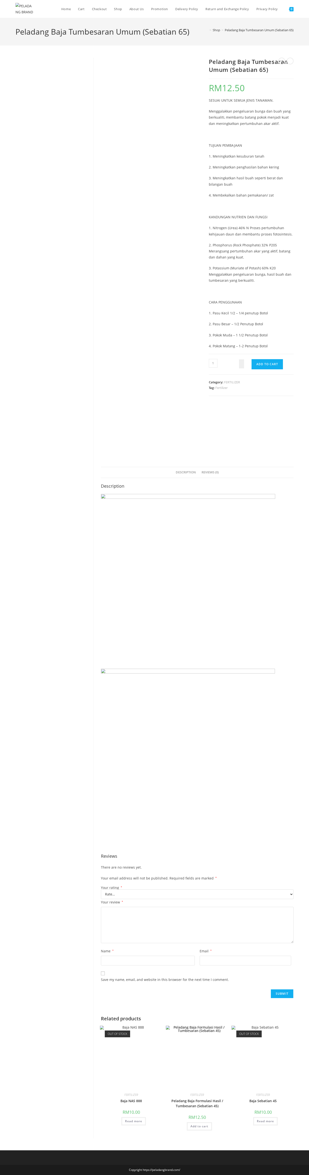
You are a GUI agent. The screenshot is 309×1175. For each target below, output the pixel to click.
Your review (112, 902)
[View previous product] (281, 61)
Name (107, 951)
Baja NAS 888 (131, 1101)
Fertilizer (221, 388)
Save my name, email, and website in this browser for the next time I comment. (165, 979)
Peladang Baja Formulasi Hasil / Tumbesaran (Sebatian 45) (197, 1103)
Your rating (111, 887)
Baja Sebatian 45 (263, 1101)
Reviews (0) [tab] (210, 472)
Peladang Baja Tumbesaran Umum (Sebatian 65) (259, 30)
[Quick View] (119, 1121)
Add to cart (267, 364)
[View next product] (290, 61)
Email (206, 951)
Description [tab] (186, 472)
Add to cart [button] (199, 1126)
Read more (133, 1121)
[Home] (207, 30)
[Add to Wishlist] (241, 364)
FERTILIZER (232, 382)
